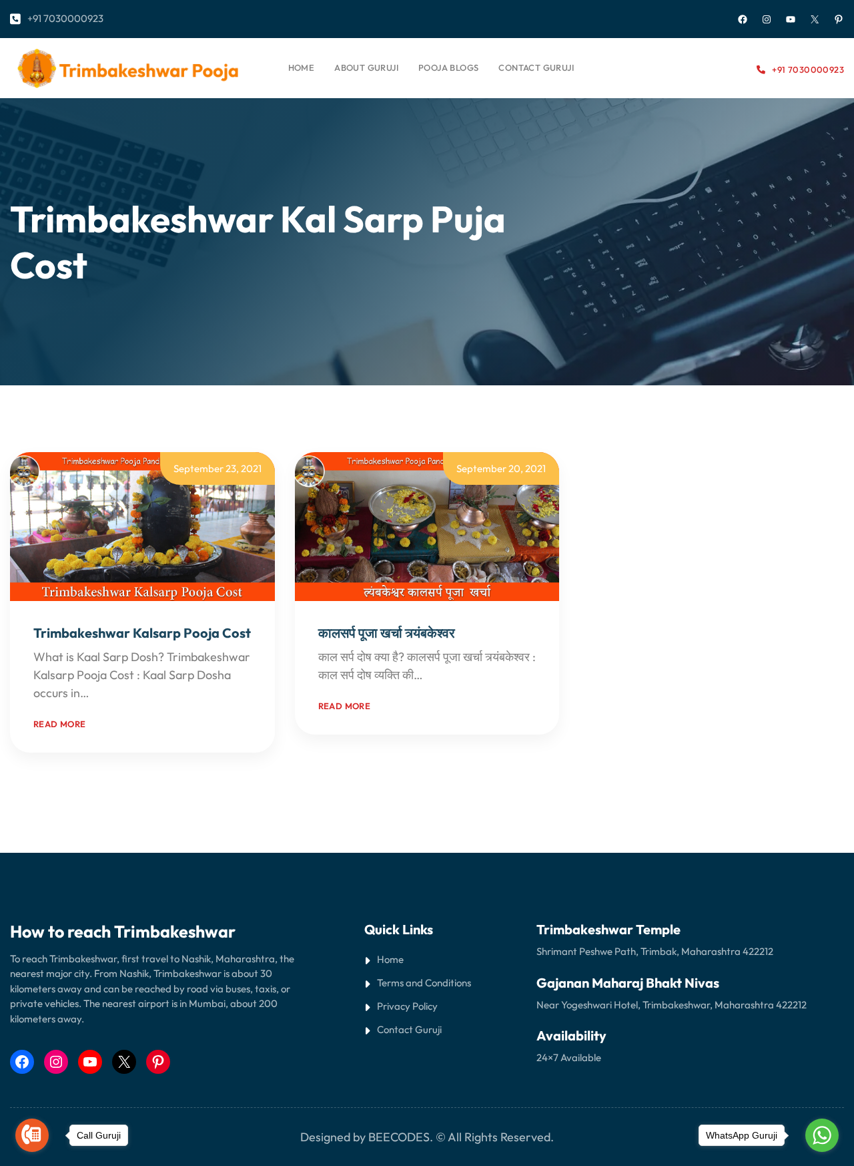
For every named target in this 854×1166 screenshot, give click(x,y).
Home (301, 67)
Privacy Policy (407, 1006)
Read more (59, 724)
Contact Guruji (409, 1029)
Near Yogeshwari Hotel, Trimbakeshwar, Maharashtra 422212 (671, 1004)
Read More (120, 693)
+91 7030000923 (65, 18)
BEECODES (399, 1137)
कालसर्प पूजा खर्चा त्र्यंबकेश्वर (386, 632)
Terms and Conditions (424, 982)
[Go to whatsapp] (822, 1135)
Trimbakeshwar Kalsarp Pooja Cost (142, 632)
